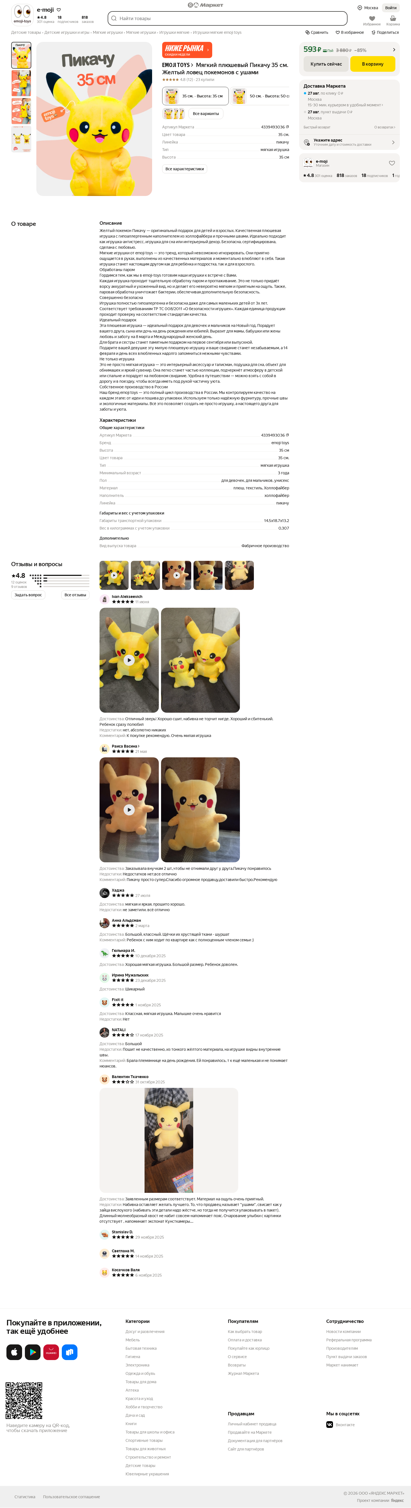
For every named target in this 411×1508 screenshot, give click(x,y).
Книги (131, 1423)
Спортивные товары (144, 1440)
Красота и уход (139, 1398)
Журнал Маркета (243, 1373)
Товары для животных (146, 1449)
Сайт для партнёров (246, 1449)
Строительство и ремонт (148, 1457)
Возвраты (237, 1365)
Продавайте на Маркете (250, 1432)
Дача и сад (135, 1415)
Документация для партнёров (255, 1440)
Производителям (342, 1348)
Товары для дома (141, 1382)
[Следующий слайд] (143, 119)
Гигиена (133, 1356)
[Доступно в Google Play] (33, 1359)
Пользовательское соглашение (71, 1497)
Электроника (137, 1365)
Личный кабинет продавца (252, 1424)
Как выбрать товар (245, 1331)
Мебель (133, 1340)
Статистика (25, 1497)
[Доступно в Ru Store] (69, 1359)
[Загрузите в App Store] (14, 1359)
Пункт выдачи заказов (346, 1356)
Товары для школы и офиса (150, 1432)
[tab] (21, 55)
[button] (58, 10)
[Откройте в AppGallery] (51, 1359)
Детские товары (140, 1465)
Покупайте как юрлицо (249, 1348)
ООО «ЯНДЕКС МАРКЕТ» (381, 1493)
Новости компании (343, 1331)
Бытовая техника (141, 1348)
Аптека (132, 1390)
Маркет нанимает (342, 1365)
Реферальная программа (349, 1340)
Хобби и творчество (144, 1407)
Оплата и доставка (245, 1340)
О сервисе (237, 1356)
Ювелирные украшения (147, 1474)
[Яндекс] (397, 1500)
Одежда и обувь (140, 1373)
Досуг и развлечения (145, 1331)
